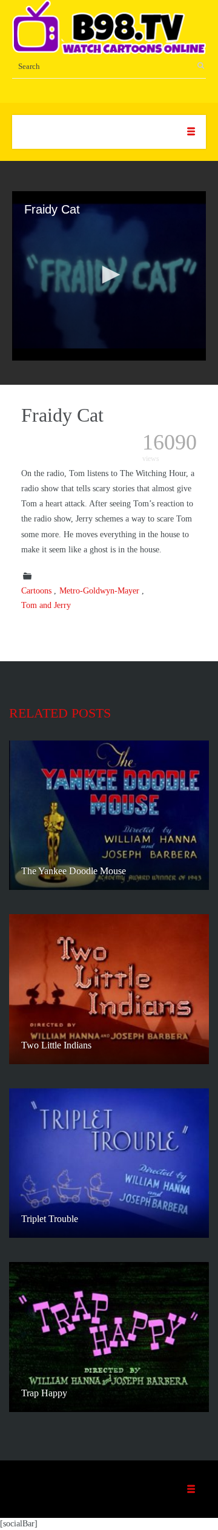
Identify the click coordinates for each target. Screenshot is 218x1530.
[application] (109, 276)
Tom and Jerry (46, 605)
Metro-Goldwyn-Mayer (99, 590)
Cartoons (36, 590)
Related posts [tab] (60, 713)
